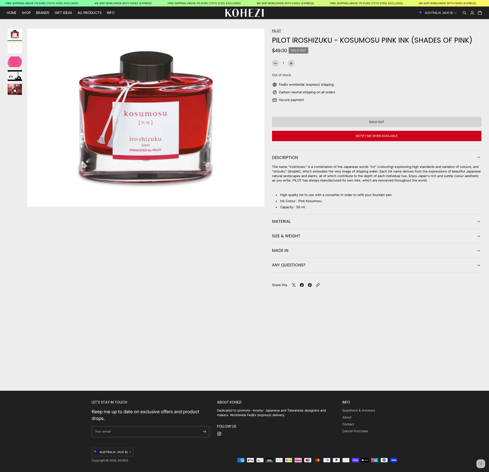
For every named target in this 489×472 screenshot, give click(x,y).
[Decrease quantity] (275, 63)
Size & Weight (286, 236)
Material (281, 221)
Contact (348, 424)
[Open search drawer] (464, 13)
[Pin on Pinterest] (309, 285)
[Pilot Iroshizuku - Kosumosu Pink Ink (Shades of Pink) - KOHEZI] (145, 118)
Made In (280, 250)
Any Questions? (288, 265)
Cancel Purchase (355, 431)
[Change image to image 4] (15, 75)
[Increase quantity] (291, 63)
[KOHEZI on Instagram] (219, 433)
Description (285, 157)
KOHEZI (123, 460)
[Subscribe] (204, 431)
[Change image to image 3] (15, 61)
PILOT (276, 31)
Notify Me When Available (377, 136)
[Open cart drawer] (480, 13)
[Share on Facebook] (301, 285)
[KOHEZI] (244, 13)
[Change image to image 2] (15, 48)
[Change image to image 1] (15, 34)
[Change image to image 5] (15, 89)
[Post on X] (293, 285)
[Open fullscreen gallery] (257, 199)
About (346, 417)
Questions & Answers (358, 410)
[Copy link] (317, 285)
